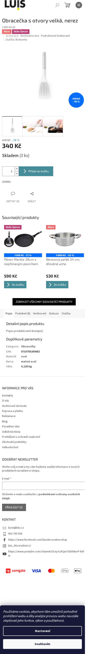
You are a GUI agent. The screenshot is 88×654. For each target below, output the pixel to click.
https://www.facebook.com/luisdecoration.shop (37, 540)
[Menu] (79, 5)
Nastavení (42, 631)
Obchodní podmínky (14, 442)
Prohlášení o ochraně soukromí (21, 437)
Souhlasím (42, 644)
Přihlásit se (14, 507)
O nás (5, 401)
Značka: (16, 40)
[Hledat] (57, 5)
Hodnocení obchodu (14, 406)
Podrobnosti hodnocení (55, 36)
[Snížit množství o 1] (17, 173)
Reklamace (9, 416)
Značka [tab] (66, 314)
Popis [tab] (9, 314)
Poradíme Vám (11, 427)
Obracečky (28, 347)
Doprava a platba (12, 411)
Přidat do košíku (38, 171)
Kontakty (7, 396)
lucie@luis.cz (16, 528)
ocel (24, 356)
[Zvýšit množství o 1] (17, 169)
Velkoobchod (10, 447)
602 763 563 (15, 534)
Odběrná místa (11, 432)
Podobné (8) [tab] (22, 314)
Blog (5, 421)
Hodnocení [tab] (39, 314)
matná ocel (28, 362)
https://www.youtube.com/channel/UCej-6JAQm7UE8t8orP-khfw (46, 553)
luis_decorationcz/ (19, 546)
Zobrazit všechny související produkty (44, 301)
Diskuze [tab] (54, 314)
